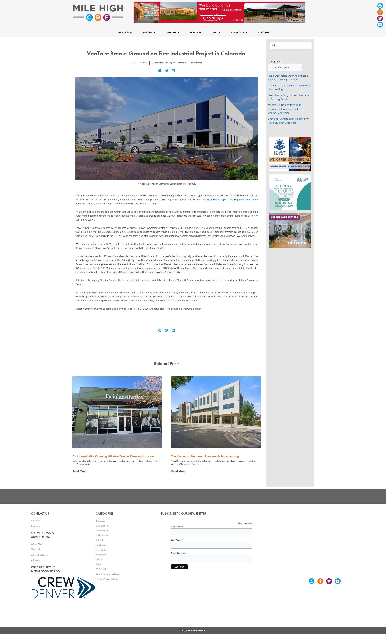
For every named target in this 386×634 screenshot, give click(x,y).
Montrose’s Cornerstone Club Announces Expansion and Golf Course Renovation (286, 108)
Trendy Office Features (107, 578)
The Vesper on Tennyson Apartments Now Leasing (205, 456)
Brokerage (101, 520)
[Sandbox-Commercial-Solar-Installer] (290, 154)
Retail (98, 564)
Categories (274, 61)
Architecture (102, 535)
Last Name (177, 539)
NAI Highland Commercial (243, 199)
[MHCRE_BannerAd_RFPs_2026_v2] (219, 11)
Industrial (182, 62)
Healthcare (101, 545)
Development (171, 62)
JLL (92, 203)
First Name (177, 526)
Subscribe (263, 32)
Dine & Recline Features (107, 574)
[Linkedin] (380, 25)
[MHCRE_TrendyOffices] (290, 230)
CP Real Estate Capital (215, 199)
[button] (160, 71)
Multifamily (101, 554)
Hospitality (101, 549)
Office (99, 559)
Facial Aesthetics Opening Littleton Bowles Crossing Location (113, 456)
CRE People (101, 569)
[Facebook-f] (380, 12)
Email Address (179, 553)
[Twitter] (380, 18)
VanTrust (80, 203)
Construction (157, 62)
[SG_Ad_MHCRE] (290, 192)
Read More (79, 471)
